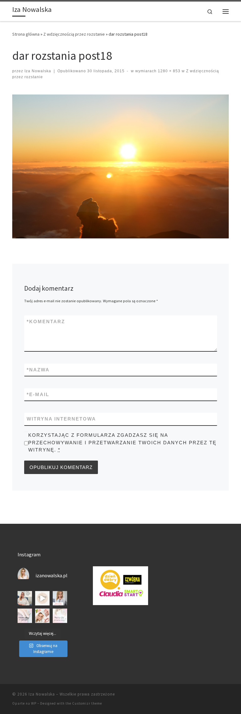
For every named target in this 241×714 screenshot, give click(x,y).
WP (33, 703)
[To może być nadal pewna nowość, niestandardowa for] (25, 616)
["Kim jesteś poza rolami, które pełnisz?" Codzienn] (42, 598)
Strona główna (26, 34)
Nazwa (38, 369)
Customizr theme (87, 703)
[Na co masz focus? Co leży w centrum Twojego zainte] (42, 616)
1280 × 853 (168, 71)
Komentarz (46, 321)
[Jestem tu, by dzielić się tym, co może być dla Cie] (25, 598)
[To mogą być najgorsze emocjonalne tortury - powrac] (60, 616)
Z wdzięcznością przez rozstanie (74, 34)
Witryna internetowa (61, 418)
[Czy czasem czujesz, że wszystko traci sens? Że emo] (60, 598)
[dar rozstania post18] (120, 166)
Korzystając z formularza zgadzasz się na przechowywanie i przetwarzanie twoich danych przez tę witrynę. (122, 442)
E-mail (38, 394)
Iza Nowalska (37, 71)
